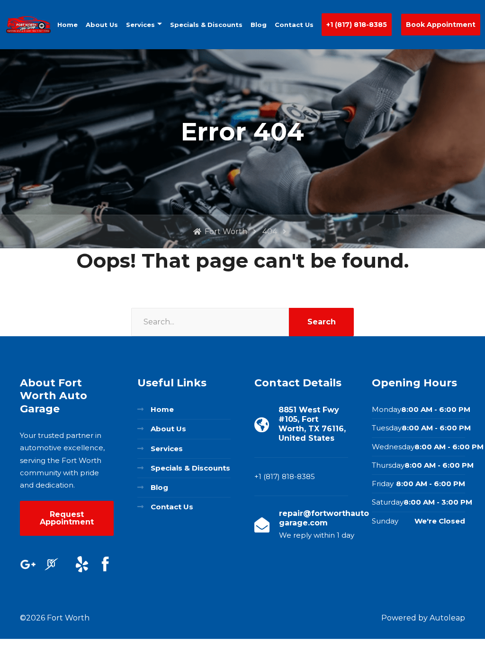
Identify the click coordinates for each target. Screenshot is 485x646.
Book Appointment (441, 24)
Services (140, 24)
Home (67, 24)
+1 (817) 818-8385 (356, 24)
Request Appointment (67, 518)
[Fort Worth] (28, 24)
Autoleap (447, 617)
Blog (259, 24)
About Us (102, 24)
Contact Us (294, 24)
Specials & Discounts (206, 24)
